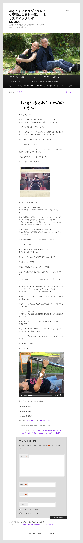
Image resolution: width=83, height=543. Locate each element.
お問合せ (34, 81)
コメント (23, 456)
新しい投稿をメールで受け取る (29, 513)
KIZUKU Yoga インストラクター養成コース (50, 86)
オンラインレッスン (15, 81)
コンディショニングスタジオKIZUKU (38, 77)
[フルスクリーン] (61, 395)
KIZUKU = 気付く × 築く (16, 77)
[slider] (40, 395)
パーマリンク (46, 420)
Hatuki (40, 420)
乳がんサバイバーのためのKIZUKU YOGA (21, 86)
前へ (67, 92)
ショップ (69, 86)
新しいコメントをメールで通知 (29, 509)
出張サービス (56, 77)
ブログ (26, 81)
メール (23, 494)
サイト (22, 504)
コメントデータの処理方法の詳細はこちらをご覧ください (36, 524)
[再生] (22, 395)
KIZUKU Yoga (30, 420)
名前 (23, 484)
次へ (72, 92)
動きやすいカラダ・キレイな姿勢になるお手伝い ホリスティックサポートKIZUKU (27, 16)
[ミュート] (58, 395)
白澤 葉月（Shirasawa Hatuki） (49, 81)
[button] (41, 375)
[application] (41, 374)
